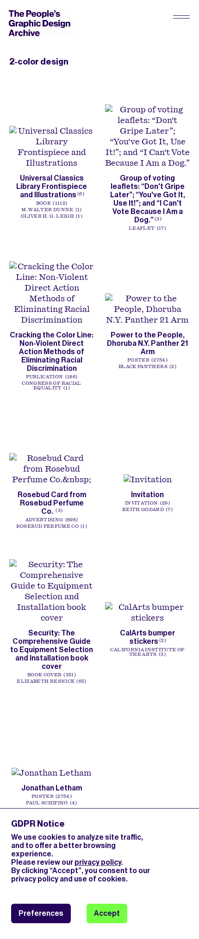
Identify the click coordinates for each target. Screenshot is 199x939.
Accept (107, 913)
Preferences (41, 913)
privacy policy (98, 862)
